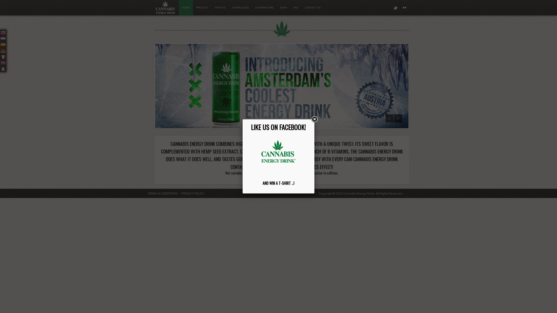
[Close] (314, 119)
